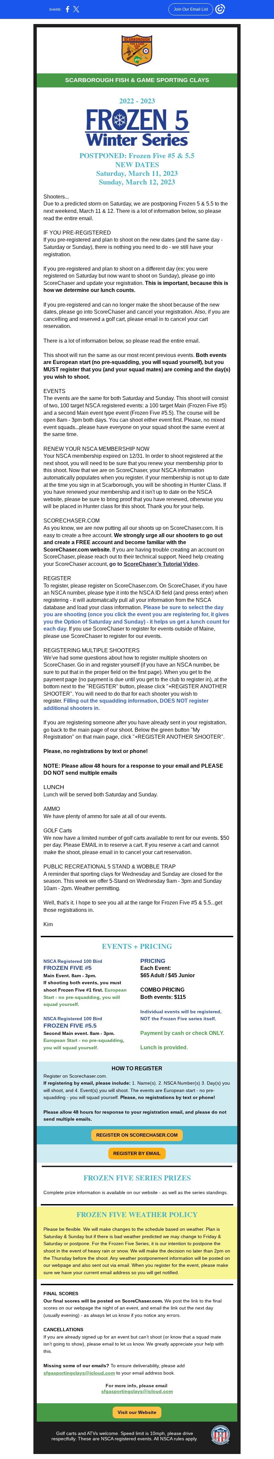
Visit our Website (137, 1412)
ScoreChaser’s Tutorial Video (161, 564)
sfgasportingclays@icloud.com (79, 1373)
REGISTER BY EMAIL (137, 1153)
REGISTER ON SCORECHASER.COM (137, 1135)
